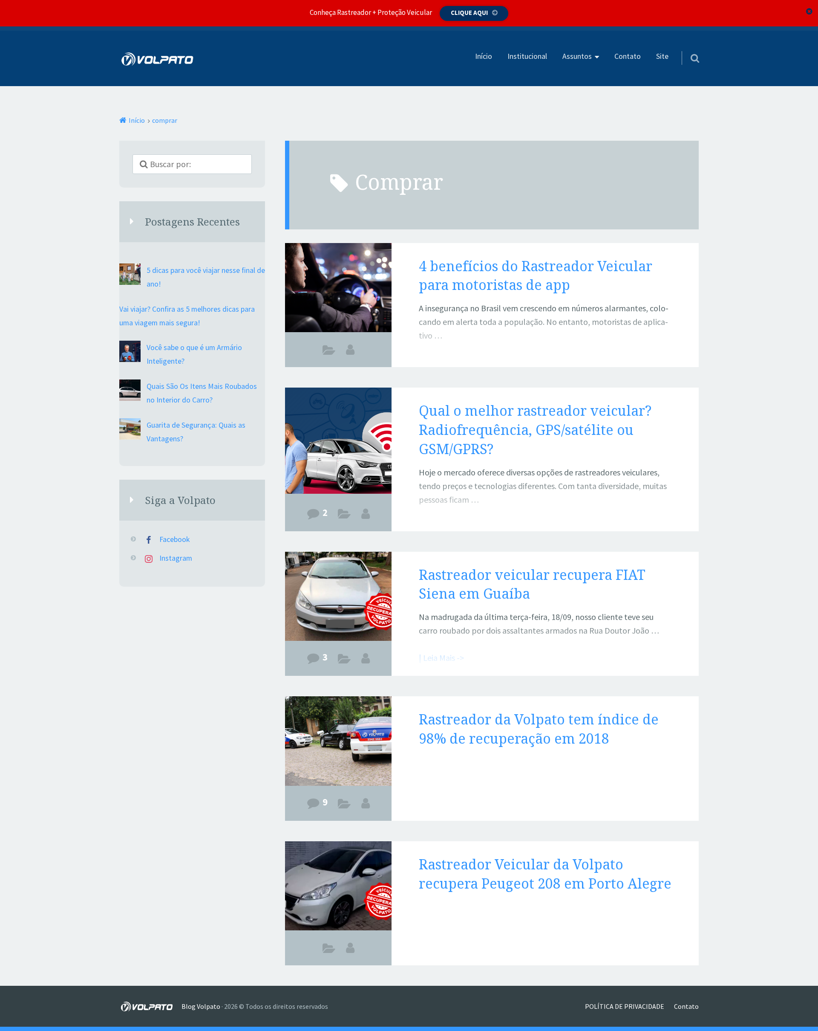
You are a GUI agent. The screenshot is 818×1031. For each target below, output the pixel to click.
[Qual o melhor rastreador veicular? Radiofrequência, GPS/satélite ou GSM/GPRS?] (338, 441)
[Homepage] (157, 59)
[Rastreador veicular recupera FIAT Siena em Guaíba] (338, 598)
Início (483, 56)
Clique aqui (469, 13)
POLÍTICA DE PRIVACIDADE (624, 1006)
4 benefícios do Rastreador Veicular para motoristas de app (535, 275)
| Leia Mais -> (441, 362)
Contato (627, 56)
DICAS (329, 351)
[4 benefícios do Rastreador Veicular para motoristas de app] (338, 289)
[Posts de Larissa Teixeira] (350, 349)
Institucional (527, 56)
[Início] (150, 1006)
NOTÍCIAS (344, 660)
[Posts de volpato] (365, 513)
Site (662, 56)
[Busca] (687, 47)
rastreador (329, 950)
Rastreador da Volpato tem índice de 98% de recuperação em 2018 (539, 728)
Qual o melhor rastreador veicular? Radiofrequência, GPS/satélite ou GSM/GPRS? (535, 429)
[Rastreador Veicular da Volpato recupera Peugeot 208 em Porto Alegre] (338, 887)
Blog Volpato (200, 1006)
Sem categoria (344, 805)
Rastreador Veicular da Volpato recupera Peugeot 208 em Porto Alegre (545, 873)
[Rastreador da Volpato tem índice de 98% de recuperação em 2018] (338, 742)
